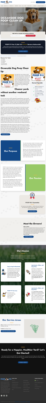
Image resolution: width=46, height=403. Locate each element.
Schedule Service (32, 211)
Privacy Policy (37, 388)
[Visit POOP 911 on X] (7, 396)
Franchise (29, 5)
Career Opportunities (26, 384)
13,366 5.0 (21, 44)
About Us (13, 380)
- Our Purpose (3, 59)
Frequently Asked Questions (16, 387)
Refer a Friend (25, 385)
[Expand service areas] (44, 5)
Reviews (16, 5)
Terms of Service (23, 401)
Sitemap (36, 384)
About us (5, 5)
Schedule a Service (28, 236)
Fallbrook (12, 324)
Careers (34, 5)
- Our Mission (3, 62)
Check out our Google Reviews (8, 331)
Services (11, 5)
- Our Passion (3, 60)
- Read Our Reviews (4, 64)
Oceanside (16, 324)
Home (2, 5)
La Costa (8, 324)
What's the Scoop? (26, 391)
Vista (7, 326)
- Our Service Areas (4, 63)
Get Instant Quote (30, 35)
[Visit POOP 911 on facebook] (1, 396)
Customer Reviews (15, 384)
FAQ (22, 5)
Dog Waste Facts (15, 385)
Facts (20, 5)
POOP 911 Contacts (26, 387)
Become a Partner (26, 382)
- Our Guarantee (3, 61)
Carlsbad (4, 324)
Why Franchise (25, 380)
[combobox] (17, 36)
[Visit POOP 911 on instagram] (4, 396)
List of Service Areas (38, 386)
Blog (25, 5)
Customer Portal (26, 389)
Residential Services (15, 382)
